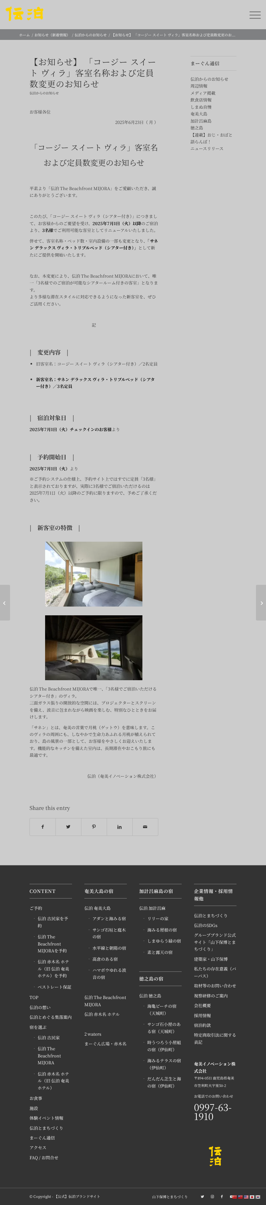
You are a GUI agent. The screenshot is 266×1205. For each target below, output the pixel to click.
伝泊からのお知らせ (44, 92)
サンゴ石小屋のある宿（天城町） (164, 1027)
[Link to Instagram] (212, 1196)
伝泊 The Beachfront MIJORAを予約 (52, 944)
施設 (34, 1108)
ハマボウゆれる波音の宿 (109, 973)
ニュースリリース (207, 148)
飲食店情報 (201, 100)
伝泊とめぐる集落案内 (51, 1017)
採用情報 (202, 1015)
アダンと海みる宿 (109, 918)
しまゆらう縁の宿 (164, 941)
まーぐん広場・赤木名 (105, 1044)
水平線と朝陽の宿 (109, 948)
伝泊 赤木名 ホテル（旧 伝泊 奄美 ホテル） (53, 1081)
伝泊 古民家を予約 (53, 921)
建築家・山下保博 (211, 959)
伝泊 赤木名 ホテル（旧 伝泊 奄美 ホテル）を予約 (53, 968)
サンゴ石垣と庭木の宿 (109, 933)
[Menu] (252, 14)
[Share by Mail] (145, 826)
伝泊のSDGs (205, 925)
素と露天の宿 (160, 952)
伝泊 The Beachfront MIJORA (49, 1055)
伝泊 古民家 (49, 1037)
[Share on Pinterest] (94, 826)
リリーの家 (157, 918)
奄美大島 (198, 114)
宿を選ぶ (38, 1027)
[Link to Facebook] (222, 1196)
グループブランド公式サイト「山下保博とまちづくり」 (215, 942)
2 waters (92, 1034)
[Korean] (258, 1197)
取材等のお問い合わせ (215, 985)
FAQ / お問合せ (44, 1157)
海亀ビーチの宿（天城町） (161, 1009)
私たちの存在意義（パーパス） (215, 972)
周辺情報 (198, 86)
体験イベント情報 (46, 1118)
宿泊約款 (202, 1025)
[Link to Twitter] (202, 1196)
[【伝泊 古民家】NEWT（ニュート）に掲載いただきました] (261, 603)
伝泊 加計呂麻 (152, 908)
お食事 (36, 1098)
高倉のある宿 (105, 959)
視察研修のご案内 (211, 996)
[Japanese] (252, 1197)
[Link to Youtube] (231, 1196)
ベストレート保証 (54, 987)
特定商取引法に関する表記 (215, 1038)
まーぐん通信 (42, 1138)
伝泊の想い (40, 1007)
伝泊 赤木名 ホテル (102, 1014)
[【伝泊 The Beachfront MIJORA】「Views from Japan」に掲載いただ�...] (5, 603)
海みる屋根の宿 (162, 930)
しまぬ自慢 (201, 107)
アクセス (38, 1147)
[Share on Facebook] (42, 826)
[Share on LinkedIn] (119, 826)
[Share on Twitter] (68, 826)
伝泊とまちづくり (46, 1128)
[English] (246, 1197)
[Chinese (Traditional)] (241, 1197)
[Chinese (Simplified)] (235, 1197)
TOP (34, 997)
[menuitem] (168, 1196)
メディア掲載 (202, 93)
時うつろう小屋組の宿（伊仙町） (164, 1045)
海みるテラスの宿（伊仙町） (164, 1063)
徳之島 (196, 128)
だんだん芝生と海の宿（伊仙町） (164, 1082)
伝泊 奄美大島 (97, 908)
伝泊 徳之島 (150, 996)
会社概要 (202, 1005)
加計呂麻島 (201, 121)
